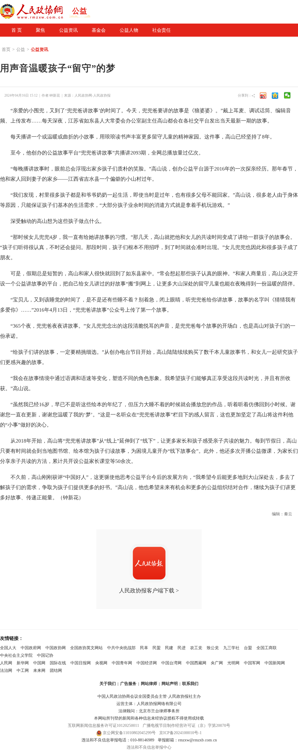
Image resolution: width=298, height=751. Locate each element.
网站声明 (170, 684)
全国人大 (8, 648)
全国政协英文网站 (86, 648)
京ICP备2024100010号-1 (180, 733)
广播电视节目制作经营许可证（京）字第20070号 (186, 725)
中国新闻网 (275, 663)
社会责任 (161, 30)
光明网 (233, 663)
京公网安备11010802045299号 (129, 733)
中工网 (23, 670)
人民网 (6, 663)
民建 (169, 648)
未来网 (39, 670)
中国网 (39, 663)
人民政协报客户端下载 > (149, 590)
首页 (6, 49)
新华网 (23, 663)
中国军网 (252, 663)
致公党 (213, 648)
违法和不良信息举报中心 (149, 747)
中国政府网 (31, 648)
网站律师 (149, 684)
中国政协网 (55, 648)
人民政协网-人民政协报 (92, 95)
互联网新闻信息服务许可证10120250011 (103, 725)
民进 (182, 648)
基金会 (99, 30)
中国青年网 (122, 663)
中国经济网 (146, 663)
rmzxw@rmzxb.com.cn (197, 740)
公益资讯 (68, 30)
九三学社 (231, 648)
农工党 (196, 648)
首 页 (16, 30)
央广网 (217, 663)
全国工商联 (266, 648)
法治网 (6, 670)
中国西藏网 (196, 663)
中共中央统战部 (121, 648)
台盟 (248, 648)
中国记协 (45, 655)
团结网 (56, 670)
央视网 (101, 663)
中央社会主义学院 (16, 655)
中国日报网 (80, 663)
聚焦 (40, 30)
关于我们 (108, 684)
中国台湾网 (171, 663)
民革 (144, 648)
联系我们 (190, 684)
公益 (20, 49)
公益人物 (129, 30)
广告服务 (128, 684)
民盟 (156, 648)
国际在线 (58, 663)
